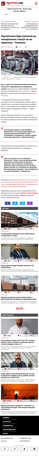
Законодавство (9, 429)
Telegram (35, 193)
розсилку (16, 195)
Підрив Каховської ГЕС (14, 9)
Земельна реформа (20, 11)
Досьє (5, 433)
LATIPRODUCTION (25, 438)
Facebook (23, 193)
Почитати (7, 422)
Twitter (29, 193)
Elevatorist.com (25, 91)
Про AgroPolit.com (7, 438)
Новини (6, 418)
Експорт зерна (27, 9)
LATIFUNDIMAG (25, 441)
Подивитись (8, 426)
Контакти (4, 441)
